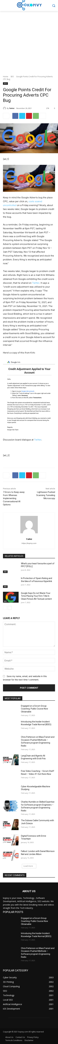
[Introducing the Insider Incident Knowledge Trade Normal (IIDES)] (11, 725)
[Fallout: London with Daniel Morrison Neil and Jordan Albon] (11, 855)
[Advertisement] (29, 41)
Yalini (11, 108)
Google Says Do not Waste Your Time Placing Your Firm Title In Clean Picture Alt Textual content (36, 596)
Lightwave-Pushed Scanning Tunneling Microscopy (45, 495)
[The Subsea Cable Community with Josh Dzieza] (11, 824)
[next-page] (9, 608)
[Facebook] (15, 116)
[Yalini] (5, 108)
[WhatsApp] (36, 116)
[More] (43, 116)
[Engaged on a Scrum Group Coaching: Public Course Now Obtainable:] (11, 710)
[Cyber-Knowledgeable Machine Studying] (11, 790)
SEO (12, 76)
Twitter (35, 282)
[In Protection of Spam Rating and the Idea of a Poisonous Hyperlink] (11, 582)
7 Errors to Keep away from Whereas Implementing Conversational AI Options (14, 498)
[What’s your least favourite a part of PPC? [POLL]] (11, 567)
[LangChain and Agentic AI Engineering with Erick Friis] (11, 759)
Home (5, 76)
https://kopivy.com (29, 543)
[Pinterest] (29, 116)
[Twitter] (22, 116)
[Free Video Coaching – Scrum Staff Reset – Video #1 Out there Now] (11, 775)
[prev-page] (5, 608)
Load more (28, 866)
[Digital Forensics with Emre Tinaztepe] (11, 840)
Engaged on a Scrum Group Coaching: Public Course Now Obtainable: (34, 709)
